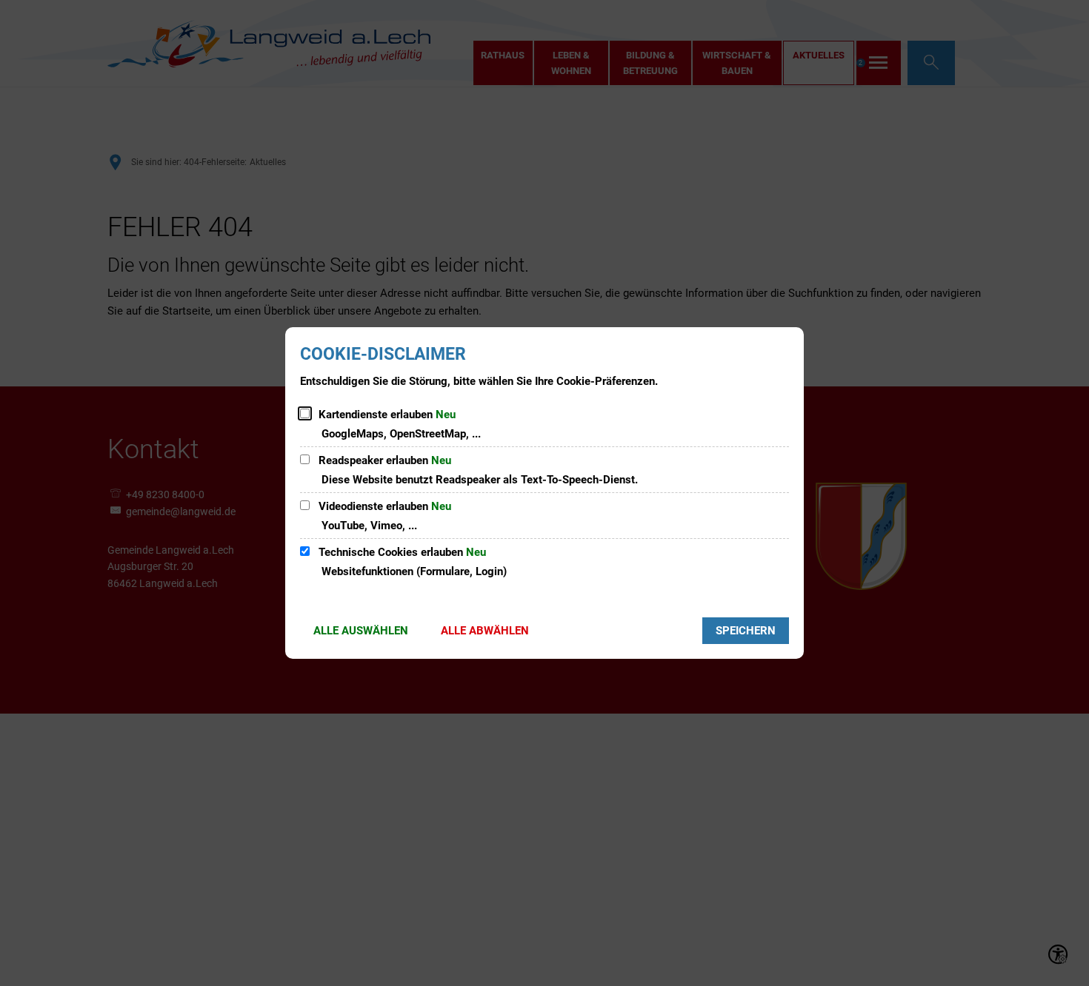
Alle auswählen (360, 630)
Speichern (746, 630)
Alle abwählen (485, 630)
